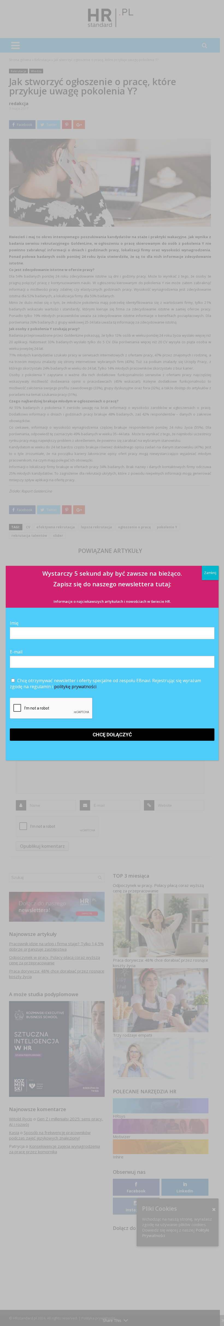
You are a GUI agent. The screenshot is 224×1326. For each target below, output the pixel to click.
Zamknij (210, 572)
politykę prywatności (75, 687)
